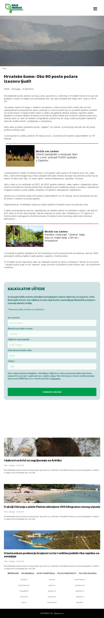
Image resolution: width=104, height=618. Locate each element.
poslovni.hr (52, 597)
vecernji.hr (24, 597)
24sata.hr (24, 579)
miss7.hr (52, 579)
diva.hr (24, 602)
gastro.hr (52, 585)
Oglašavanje (27, 573)
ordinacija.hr (52, 602)
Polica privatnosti (66, 573)
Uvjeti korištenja (46, 573)
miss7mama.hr (79, 579)
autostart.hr (80, 591)
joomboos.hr (80, 585)
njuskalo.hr (80, 597)
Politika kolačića (88, 573)
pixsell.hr (79, 602)
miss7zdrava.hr (24, 585)
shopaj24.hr (24, 591)
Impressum (13, 573)
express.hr (52, 591)
